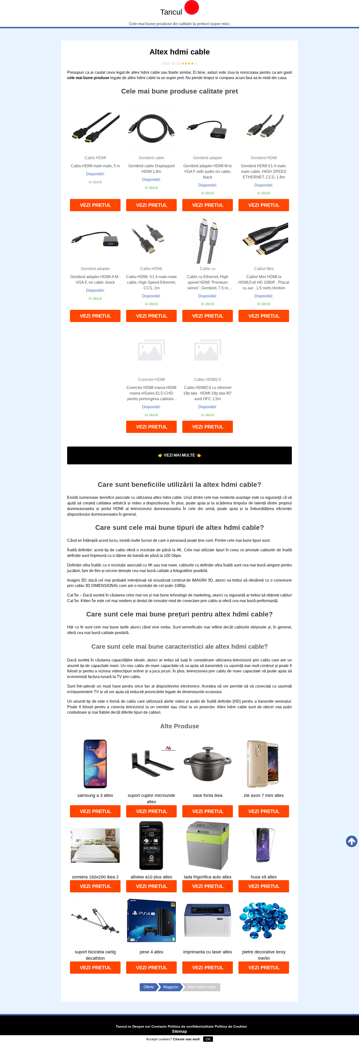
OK (208, 1039)
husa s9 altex (264, 877)
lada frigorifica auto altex (208, 877)
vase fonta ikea (207, 795)
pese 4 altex (151, 951)
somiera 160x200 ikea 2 (95, 877)
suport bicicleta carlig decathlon (95, 955)
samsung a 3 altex (95, 795)
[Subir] (352, 841)
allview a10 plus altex (151, 877)
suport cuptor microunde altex (151, 798)
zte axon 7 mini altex (264, 795)
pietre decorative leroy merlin (263, 955)
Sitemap (179, 1031)
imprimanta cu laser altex (207, 951)
